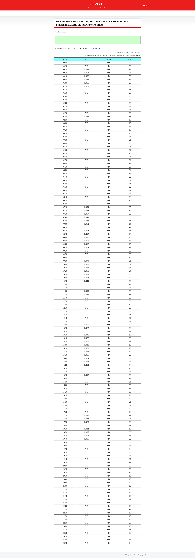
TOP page (146, 5)
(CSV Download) (95, 48)
